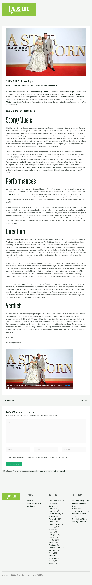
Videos (51, 563)
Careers (52, 503)
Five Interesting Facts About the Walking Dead (80, 503)
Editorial (52, 509)
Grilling (51, 529)
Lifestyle (52, 535)
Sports (51, 553)
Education (52, 511)
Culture (52, 506)
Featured (34, 85)
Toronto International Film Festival (72, 97)
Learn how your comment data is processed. (48, 471)
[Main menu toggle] (87, 9)
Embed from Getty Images (14, 348)
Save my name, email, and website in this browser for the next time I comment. (38, 457)
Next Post (85, 401)
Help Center (30, 506)
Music (51, 542)
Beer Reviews (54, 501)
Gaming (52, 527)
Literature (52, 537)
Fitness (51, 522)
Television (53, 558)
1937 (34, 94)
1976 (69, 94)
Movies (41, 85)
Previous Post (8, 401)
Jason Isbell (57, 167)
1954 (49, 94)
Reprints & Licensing (33, 503)
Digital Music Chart (13, 102)
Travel (51, 561)
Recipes (52, 550)
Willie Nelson (43, 167)
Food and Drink (54, 524)
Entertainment (24, 85)
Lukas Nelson (27, 167)
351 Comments (12, 85)
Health (51, 532)
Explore (52, 516)
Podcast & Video (55, 548)
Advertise (29, 501)
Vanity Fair (76, 94)
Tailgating (53, 555)
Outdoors (52, 545)
